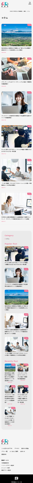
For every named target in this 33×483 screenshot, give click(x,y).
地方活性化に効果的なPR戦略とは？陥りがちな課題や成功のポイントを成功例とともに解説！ (16, 308)
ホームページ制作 (5, 468)
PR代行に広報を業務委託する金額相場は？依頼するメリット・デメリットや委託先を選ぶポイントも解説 (16, 331)
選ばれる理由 (25, 448)
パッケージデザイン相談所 (7, 465)
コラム (7, 238)
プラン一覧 (4, 451)
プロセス (16, 448)
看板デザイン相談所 (6, 470)
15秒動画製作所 (5, 463)
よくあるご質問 (14, 451)
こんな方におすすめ (6, 448)
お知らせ (22, 451)
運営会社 (3, 454)
